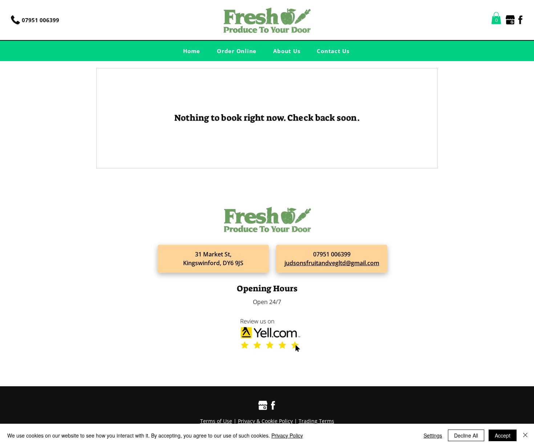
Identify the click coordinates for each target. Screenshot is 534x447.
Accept (502, 435)
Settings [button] (433, 435)
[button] (496, 18)
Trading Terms (316, 421)
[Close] (525, 435)
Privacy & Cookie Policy (265, 421)
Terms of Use (216, 421)
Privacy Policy (287, 435)
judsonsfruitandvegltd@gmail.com (331, 263)
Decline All (466, 435)
